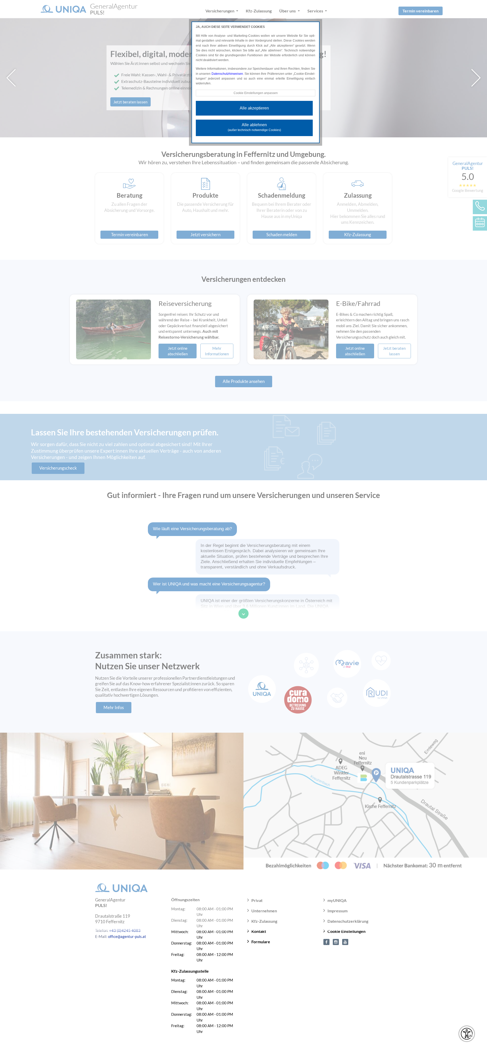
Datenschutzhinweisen (227, 74)
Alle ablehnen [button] (254, 127)
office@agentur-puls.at (127, 936)
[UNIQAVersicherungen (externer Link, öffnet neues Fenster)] (345, 941)
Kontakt (258, 931)
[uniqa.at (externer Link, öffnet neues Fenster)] (326, 941)
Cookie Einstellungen (346, 931)
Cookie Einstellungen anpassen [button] (256, 93)
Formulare (260, 941)
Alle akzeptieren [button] (254, 108)
